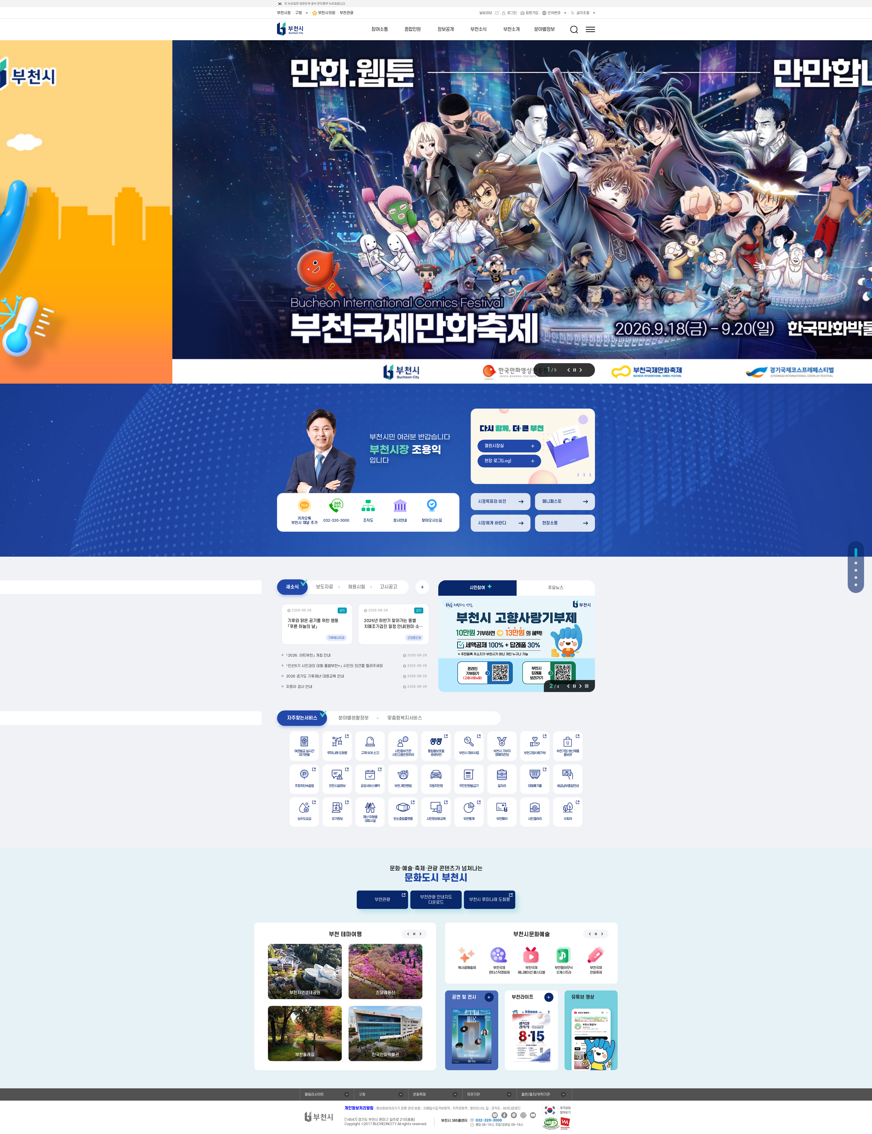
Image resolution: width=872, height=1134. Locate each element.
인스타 (523, 1115)
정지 (574, 370)
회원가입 (532, 13)
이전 (568, 370)
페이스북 (504, 1115)
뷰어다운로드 (512, 1108)
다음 (581, 370)
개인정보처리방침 (359, 1108)
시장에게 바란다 (492, 523)
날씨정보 (485, 13)
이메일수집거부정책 (436, 1108)
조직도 (495, 1108)
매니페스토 (552, 501)
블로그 (495, 1115)
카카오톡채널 (514, 1115)
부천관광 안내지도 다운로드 (436, 900)
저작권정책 (460, 1108)
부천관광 (382, 899)
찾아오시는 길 (479, 1108)
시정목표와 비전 (492, 501)
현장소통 (550, 523)
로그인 (512, 13)
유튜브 (533, 1115)
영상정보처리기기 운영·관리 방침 (398, 1108)
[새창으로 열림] (436, 213)
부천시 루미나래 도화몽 (489, 899)
